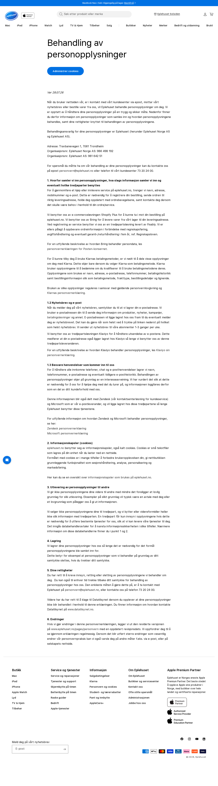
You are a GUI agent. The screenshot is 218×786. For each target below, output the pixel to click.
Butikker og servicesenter (143, 681)
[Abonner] (64, 749)
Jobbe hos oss (137, 703)
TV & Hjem (18, 703)
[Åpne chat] (7, 460)
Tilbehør (17, 708)
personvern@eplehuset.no (76, 170)
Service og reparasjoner (65, 676)
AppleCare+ (97, 703)
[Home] (11, 16)
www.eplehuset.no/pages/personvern (75, 629)
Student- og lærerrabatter (105, 692)
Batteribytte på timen (63, 692)
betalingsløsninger (59, 317)
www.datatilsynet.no (80, 609)
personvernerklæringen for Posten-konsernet (77, 249)
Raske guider (58, 697)
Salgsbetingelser (100, 676)
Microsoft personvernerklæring (67, 433)
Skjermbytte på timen (63, 686)
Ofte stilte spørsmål (140, 692)
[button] (211, 14)
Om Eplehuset (136, 676)
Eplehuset (201, 757)
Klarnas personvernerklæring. (66, 293)
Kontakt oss (135, 686)
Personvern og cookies (103, 686)
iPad (14, 681)
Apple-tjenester (60, 708)
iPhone (16, 686)
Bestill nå (129, 3)
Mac (14, 676)
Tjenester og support (63, 681)
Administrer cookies (65, 71)
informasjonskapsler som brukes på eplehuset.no (119, 477)
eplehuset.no (55, 448)
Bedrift (55, 703)
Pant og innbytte (100, 697)
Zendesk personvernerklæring (66, 428)
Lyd (14, 697)
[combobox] (94, 14)
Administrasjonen (139, 697)
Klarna (93, 681)
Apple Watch (19, 692)
